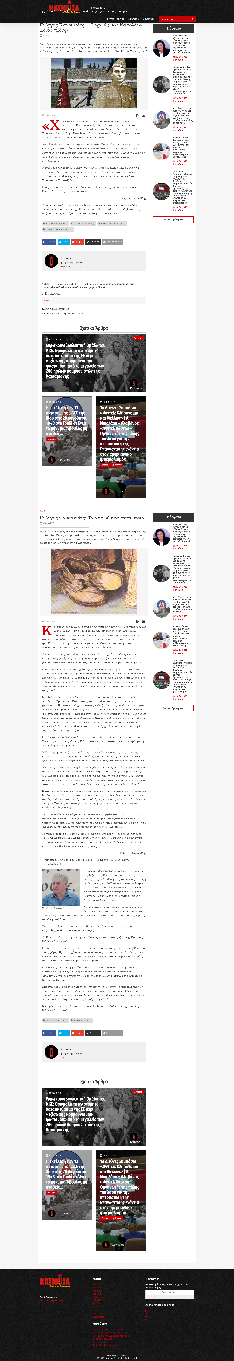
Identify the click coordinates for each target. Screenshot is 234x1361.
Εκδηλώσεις (133, 19)
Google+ (78, 241)
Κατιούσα (50, 115)
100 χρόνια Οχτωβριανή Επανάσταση (111, 1332)
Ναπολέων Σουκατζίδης (112, 223)
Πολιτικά (56, 11)
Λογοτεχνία (98, 1297)
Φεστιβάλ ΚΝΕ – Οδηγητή (105, 1345)
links (46, 300)
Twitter (64, 241)
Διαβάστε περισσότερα (70, 266)
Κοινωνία (84, 11)
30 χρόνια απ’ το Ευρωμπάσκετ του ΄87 (111, 1336)
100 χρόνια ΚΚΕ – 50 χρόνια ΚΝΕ (108, 1329)
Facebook (50, 241)
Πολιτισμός (70, 11)
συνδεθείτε (82, 313)
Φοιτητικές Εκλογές (102, 1339)
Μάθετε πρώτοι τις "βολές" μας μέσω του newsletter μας (166, 1286)
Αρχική (44, 11)
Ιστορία (123, 11)
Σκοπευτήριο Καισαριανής (58, 229)
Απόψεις (111, 11)
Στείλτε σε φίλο (113, 241)
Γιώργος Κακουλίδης (83, 223)
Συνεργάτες (149, 19)
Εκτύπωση (94, 241)
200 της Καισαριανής (55, 223)
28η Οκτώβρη (99, 1342)
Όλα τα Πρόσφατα (173, 219)
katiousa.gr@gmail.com (51, 1300)
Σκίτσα (120, 19)
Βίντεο (110, 19)
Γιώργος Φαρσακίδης (56, 1020)
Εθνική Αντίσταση (82, 1020)
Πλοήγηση (97, 8)
